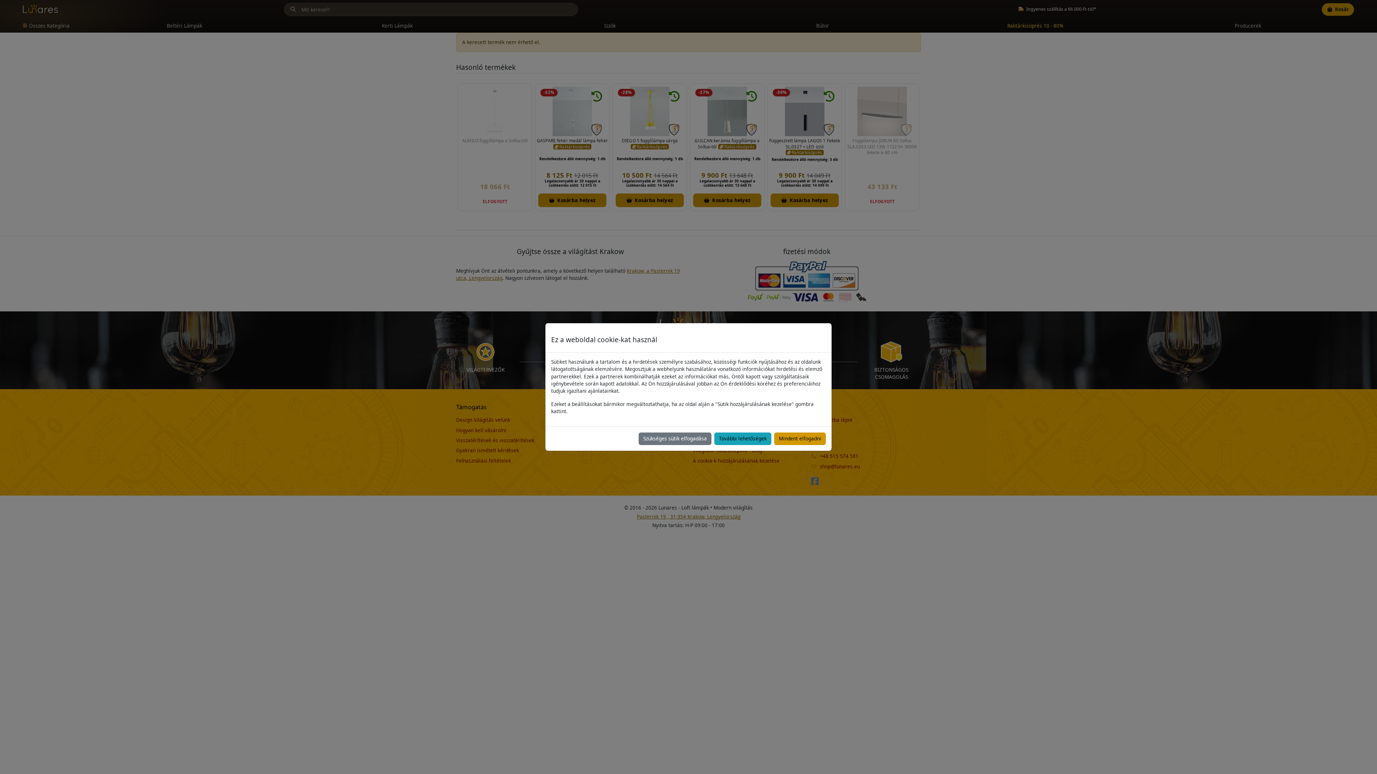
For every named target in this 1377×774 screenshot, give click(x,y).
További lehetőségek (743, 438)
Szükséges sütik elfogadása (675, 438)
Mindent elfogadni (800, 438)
